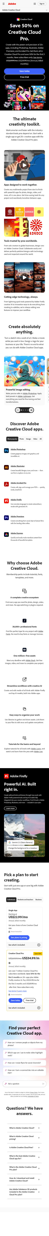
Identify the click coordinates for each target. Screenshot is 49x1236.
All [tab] (41, 439)
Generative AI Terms (33, 1096)
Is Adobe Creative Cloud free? (21, 1147)
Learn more (10, 808)
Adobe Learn (36, 749)
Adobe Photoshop (30, 393)
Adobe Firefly (16, 500)
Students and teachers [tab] (25, 900)
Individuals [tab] (11, 900)
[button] (35, 4)
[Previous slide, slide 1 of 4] (17, 410)
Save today (25, 71)
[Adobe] (12, 3)
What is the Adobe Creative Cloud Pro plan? (23, 1168)
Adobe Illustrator (18, 466)
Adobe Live (38, 751)
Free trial (24, 77)
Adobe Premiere (17, 516)
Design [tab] (28, 439)
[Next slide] (31, 410)
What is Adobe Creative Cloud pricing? (21, 1137)
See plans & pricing (19, 937)
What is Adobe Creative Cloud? (21, 1128)
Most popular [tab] (12, 439)
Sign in (42, 4)
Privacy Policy (34, 1092)
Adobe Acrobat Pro (18, 483)
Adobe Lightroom (24, 396)
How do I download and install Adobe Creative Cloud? (21, 1179)
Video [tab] (35, 439)
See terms (37, 57)
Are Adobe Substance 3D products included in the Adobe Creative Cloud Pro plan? (23, 1192)
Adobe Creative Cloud (11, 10)
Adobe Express (17, 533)
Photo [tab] (22, 439)
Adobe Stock (30, 660)
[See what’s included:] (38, 945)
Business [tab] (39, 900)
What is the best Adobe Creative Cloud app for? (22, 1157)
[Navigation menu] (3, 3)
